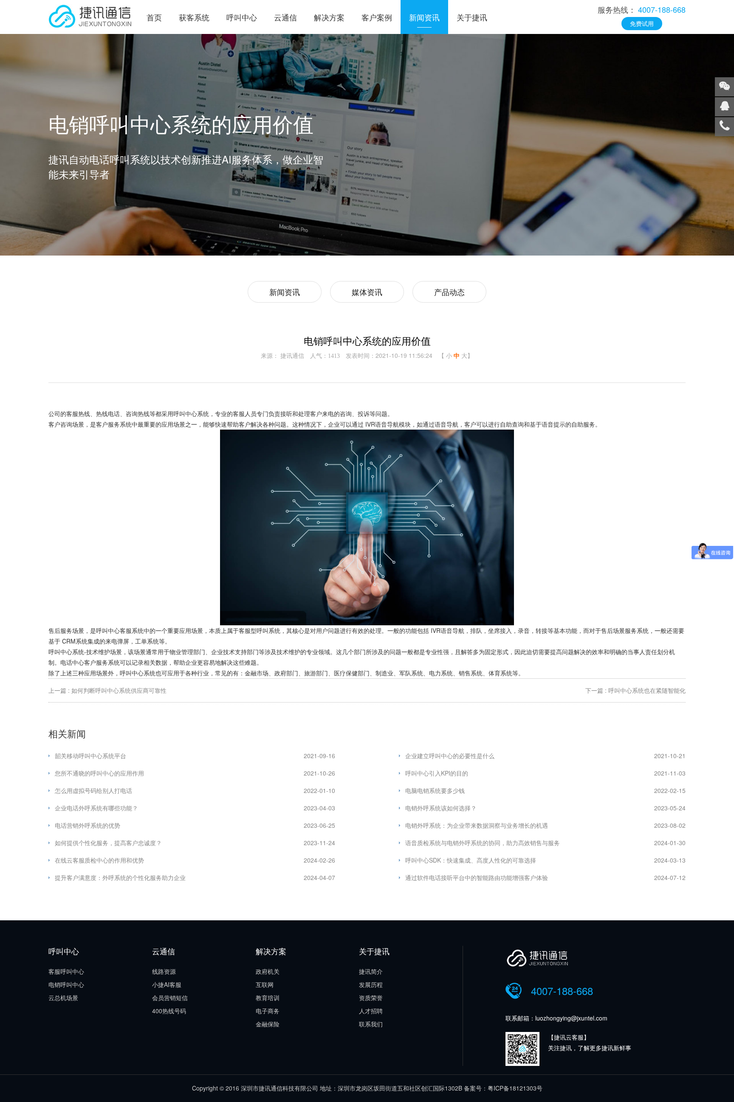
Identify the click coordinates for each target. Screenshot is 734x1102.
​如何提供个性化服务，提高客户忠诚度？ (108, 842)
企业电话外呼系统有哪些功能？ (96, 808)
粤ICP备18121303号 (515, 1088)
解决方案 (329, 16)
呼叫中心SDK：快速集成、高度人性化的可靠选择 (470, 860)
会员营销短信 (170, 997)
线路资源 (164, 971)
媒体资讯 (367, 291)
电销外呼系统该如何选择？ (441, 808)
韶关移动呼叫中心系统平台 (90, 755)
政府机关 (267, 971)
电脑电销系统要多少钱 (435, 790)
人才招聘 (371, 1010)
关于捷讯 (472, 16)
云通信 (285, 16)
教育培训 (267, 997)
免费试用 (642, 23)
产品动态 (449, 291)
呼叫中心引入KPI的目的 (436, 773)
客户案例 (376, 16)
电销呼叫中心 (66, 984)
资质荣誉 (371, 997)
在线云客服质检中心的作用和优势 (99, 860)
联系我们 (371, 1024)
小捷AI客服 (166, 984)
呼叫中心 (241, 16)
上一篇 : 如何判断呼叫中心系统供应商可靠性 (107, 690)
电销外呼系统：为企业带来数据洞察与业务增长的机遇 (476, 825)
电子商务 (267, 1010)
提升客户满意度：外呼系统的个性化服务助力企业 (120, 877)
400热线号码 (169, 1010)
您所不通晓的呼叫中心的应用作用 (99, 773)
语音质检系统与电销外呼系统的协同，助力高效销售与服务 (482, 842)
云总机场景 (63, 997)
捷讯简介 (371, 971)
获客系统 (194, 16)
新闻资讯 (424, 16)
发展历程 (371, 984)
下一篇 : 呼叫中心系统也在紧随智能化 (635, 690)
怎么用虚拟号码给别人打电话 (93, 790)
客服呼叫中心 (66, 971)
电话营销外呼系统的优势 (87, 825)
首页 (154, 16)
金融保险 (267, 1024)
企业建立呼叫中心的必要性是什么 (449, 755)
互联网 (265, 984)
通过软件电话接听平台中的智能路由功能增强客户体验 (476, 877)
